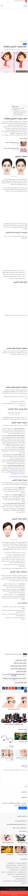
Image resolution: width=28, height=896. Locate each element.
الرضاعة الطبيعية (23, 867)
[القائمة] (1, 6)
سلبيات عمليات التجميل (19, 114)
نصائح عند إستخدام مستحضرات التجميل (11, 148)
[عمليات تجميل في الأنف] (21, 849)
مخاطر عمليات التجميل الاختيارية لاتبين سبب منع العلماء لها (13, 675)
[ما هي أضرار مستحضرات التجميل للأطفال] (7, 753)
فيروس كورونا (24, 883)
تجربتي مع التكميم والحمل (22, 872)
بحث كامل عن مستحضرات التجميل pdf (12, 867)
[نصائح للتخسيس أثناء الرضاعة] (7, 837)
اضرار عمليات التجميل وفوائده (18, 108)
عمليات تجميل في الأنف (22, 854)
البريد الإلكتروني (24, 791)
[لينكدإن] (19, 688)
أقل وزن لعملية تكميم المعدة (11, 865)
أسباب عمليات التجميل (20, 660)
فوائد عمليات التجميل (20, 671)
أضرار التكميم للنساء (11, 863)
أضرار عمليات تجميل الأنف (19, 663)
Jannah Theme (4, 891)
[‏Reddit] (10, 688)
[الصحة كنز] (25, 6)
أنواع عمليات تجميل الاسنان (21, 758)
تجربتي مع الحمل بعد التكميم (11, 872)
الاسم (25, 786)
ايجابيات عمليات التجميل (19, 113)
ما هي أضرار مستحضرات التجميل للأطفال (7, 758)
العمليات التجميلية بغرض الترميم (20, 112)
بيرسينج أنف (11, 746)
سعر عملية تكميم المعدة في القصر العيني (19, 876)
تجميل (21, 41)
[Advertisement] (14, 24)
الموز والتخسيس (10, 854)
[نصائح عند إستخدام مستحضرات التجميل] (23, 149)
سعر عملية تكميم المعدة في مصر (20, 878)
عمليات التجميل (16, 109)
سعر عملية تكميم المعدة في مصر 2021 (19, 880)
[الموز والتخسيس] (7, 849)
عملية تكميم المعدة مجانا (8, 880)
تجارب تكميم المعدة (23, 869)
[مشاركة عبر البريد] (3, 688)
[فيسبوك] (25, 688)
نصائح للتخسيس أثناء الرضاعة (7, 842)
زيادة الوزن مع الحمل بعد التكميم (21, 874)
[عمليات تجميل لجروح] (21, 736)
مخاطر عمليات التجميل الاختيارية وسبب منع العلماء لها (14, 679)
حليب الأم (3, 872)
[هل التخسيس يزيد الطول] (21, 837)
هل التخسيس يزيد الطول (22, 842)
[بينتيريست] (13, 688)
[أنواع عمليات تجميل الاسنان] (21, 753)
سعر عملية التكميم (11, 874)
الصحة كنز (23, 49)
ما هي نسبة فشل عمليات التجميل (12, 142)
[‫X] (22, 688)
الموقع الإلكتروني (24, 797)
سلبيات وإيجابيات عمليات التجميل (18, 668)
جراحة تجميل (25, 655)
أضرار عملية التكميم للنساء (21, 865)
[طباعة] (25, 691)
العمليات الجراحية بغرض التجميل (20, 110)
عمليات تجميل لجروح (23, 741)
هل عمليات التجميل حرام (20, 682)
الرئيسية (24, 41)
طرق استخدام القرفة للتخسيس (19, 0)
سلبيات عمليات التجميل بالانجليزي (18, 665)
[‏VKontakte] (6, 688)
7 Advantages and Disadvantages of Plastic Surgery (13, 654)
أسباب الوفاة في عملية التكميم (21, 863)
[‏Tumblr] (16, 688)
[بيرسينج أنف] (7, 739)
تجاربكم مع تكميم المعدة (14, 869)
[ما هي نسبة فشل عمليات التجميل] (23, 143)
